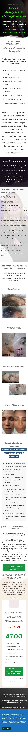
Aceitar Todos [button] (6, 728)
